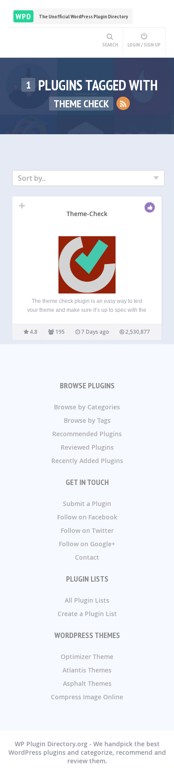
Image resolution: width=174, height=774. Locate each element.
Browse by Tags (87, 420)
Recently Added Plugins (87, 460)
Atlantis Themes (87, 670)
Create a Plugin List (87, 613)
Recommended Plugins (87, 434)
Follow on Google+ (87, 544)
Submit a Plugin (87, 503)
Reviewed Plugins (87, 447)
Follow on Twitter (87, 530)
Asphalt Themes (87, 683)
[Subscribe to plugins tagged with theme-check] (123, 103)
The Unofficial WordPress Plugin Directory (72, 16)
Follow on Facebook (87, 517)
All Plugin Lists (87, 600)
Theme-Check (87, 213)
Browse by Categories (87, 407)
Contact (87, 557)
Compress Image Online (87, 697)
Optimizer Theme (87, 656)
